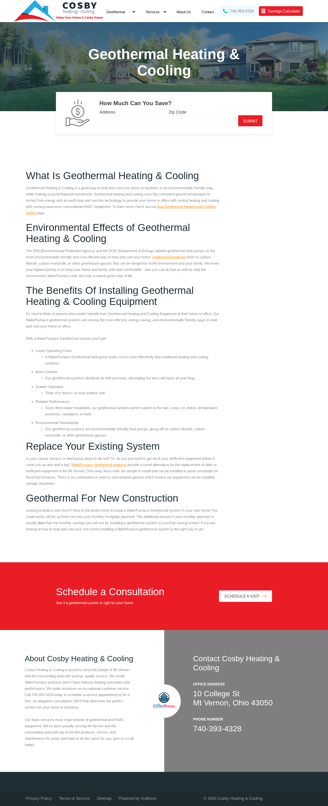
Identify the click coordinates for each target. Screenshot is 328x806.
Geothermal (115, 12)
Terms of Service (74, 798)
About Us (183, 12)
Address (107, 112)
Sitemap (104, 798)
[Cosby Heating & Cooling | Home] (58, 11)
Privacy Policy (39, 798)
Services (153, 12)
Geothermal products (169, 257)
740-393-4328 (217, 728)
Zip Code (177, 112)
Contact (208, 12)
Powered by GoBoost (138, 798)
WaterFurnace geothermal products (99, 465)
